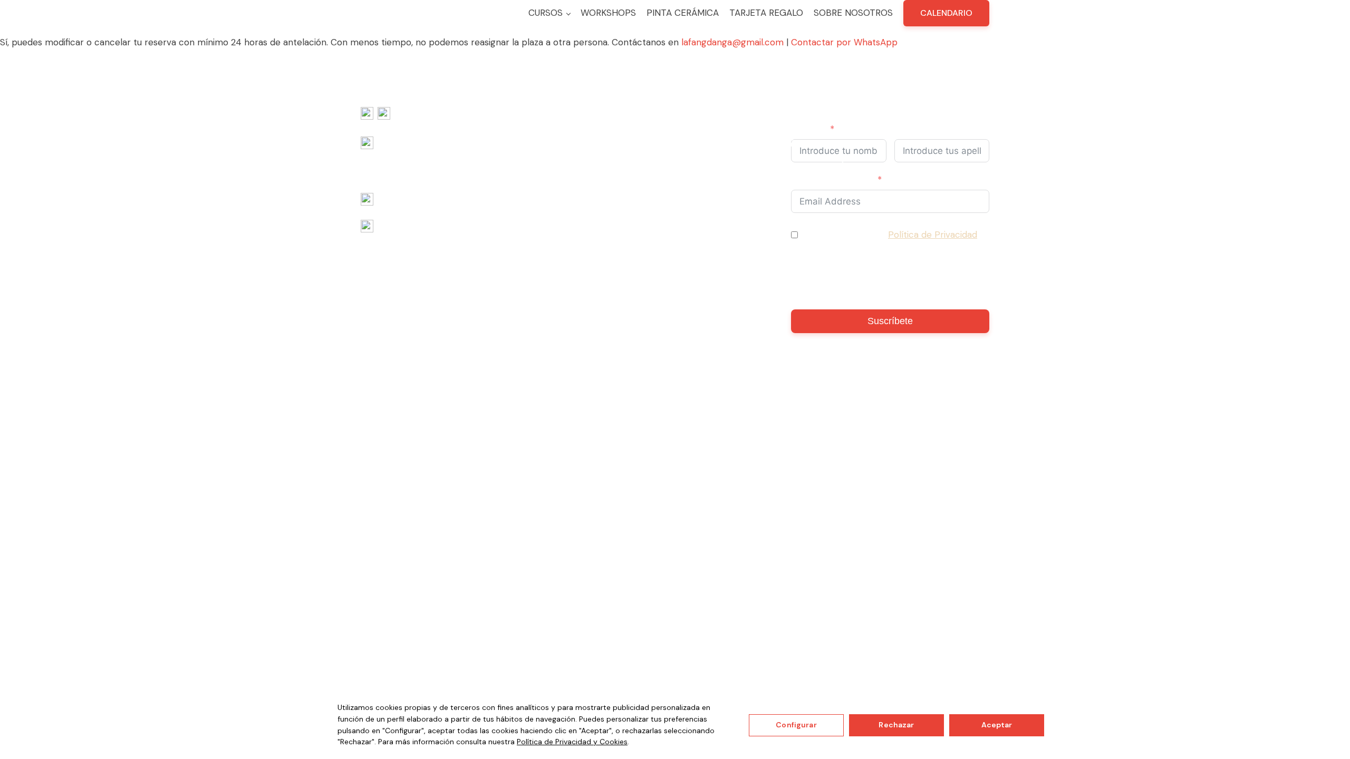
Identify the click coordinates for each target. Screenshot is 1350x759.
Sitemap (743, 433)
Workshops (608, 12)
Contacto (1011, 129)
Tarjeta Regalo (766, 12)
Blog (1040, 129)
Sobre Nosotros (853, 12)
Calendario (946, 12)
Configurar (796, 724)
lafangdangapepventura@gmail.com (453, 200)
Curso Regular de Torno (652, 157)
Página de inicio (589, 143)
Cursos (617, 129)
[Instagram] (384, 115)
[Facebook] (367, 115)
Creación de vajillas (851, 143)
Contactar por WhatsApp (844, 42)
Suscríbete (890, 321)
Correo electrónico (832, 180)
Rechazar (896, 724)
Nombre (808, 129)
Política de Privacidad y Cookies (572, 741)
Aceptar (996, 724)
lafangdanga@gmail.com (732, 42)
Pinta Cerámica (683, 12)
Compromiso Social (965, 136)
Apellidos (914, 129)
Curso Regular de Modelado (660, 143)
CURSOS (545, 12)
